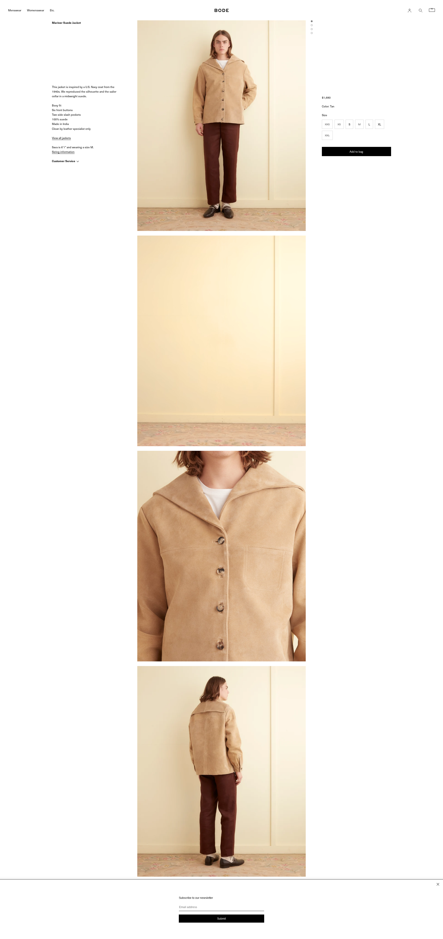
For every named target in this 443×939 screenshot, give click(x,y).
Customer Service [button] (64, 161)
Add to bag (356, 151)
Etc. (52, 10)
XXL (327, 135)
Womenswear (35, 10)
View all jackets (61, 138)
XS (339, 124)
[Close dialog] (438, 884)
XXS (327, 124)
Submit (221, 918)
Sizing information (63, 152)
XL (379, 124)
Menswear (14, 10)
